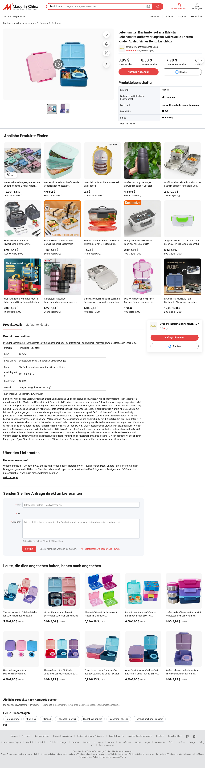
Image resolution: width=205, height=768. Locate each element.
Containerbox (12, 718)
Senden (29, 548)
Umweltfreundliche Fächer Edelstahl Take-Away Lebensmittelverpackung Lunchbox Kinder (102, 300)
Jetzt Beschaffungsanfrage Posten (100, 548)
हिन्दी (170, 742)
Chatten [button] (183, 72)
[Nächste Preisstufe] (201, 61)
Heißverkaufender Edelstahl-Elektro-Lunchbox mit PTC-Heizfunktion (101, 242)
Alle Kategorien (15, 16)
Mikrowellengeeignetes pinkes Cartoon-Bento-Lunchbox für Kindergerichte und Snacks (139, 300)
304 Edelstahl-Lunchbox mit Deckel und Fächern (101, 184)
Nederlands (160, 742)
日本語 (53, 742)
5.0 (164, 328)
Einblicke (160, 736)
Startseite (8, 23)
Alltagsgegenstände (26, 23)
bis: (19, 513)
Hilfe (168, 16)
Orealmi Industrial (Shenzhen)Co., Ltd (144, 46)
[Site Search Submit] (157, 6)
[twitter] (194, 736)
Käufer (153, 16)
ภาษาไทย (181, 742)
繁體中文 (41, 742)
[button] (148, 6)
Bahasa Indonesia (106, 745)
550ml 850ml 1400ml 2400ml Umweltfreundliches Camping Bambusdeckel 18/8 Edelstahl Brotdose (59, 242)
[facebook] (187, 736)
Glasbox (47, 718)
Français (63, 742)
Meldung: (16, 521)
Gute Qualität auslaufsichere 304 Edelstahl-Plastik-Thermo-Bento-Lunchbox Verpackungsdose (141, 673)
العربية (147, 742)
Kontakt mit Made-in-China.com (90, 736)
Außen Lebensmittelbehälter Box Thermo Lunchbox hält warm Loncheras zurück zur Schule (182, 673)
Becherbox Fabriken (118, 718)
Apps (180, 16)
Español (75, 742)
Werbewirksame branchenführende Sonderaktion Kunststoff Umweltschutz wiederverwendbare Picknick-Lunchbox (61, 184)
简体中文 (29, 742)
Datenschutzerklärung (62, 736)
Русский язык (125, 742)
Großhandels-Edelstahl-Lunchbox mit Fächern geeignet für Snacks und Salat (182, 184)
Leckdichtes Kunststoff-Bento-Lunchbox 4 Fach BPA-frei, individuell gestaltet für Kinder (140, 615)
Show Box (31, 718)
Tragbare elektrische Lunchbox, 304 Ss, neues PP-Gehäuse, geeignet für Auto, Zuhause (181, 242)
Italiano (111, 742)
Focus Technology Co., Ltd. (99, 751)
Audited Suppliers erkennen (140, 736)
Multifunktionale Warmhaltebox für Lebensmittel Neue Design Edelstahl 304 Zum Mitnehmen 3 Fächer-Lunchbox (21, 300)
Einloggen (197, 8)
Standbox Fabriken (92, 718)
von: (19, 504)
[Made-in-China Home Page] (20, 6)
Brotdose (56, 23)
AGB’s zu (122, 757)
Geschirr (44, 23)
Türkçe (192, 742)
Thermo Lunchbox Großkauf (149, 718)
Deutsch (86, 742)
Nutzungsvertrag (41, 736)
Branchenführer (175, 736)
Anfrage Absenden (138, 71)
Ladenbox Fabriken (67, 718)
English (18, 742)
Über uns (13, 736)
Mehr (6, 724)
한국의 (138, 742)
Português (98, 742)
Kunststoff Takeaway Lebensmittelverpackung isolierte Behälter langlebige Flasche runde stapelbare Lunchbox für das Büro (61, 300)
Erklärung (26, 736)
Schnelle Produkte (116, 736)
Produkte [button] (55, 6)
